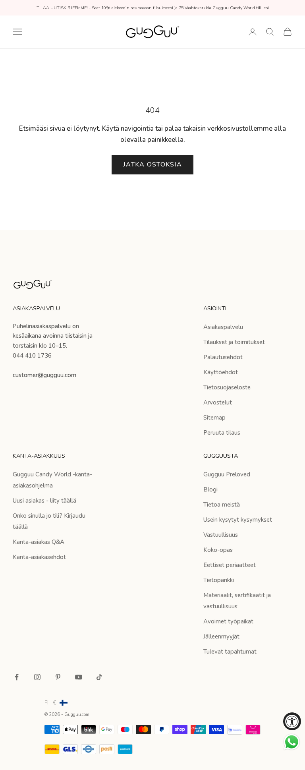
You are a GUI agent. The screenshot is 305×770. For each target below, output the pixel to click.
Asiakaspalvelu (223, 327)
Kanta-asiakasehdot (39, 557)
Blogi (210, 489)
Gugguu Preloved (226, 474)
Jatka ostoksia (152, 164)
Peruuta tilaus (221, 433)
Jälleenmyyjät (221, 636)
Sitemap (214, 418)
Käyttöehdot (220, 372)
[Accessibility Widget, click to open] (292, 721)
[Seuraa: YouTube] (79, 677)
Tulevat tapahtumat (230, 652)
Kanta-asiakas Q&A (38, 542)
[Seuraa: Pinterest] (58, 677)
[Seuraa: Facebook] (17, 677)
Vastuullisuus (220, 535)
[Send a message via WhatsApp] (291, 742)
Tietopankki (218, 580)
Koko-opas (218, 550)
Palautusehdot (223, 357)
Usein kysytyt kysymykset (237, 520)
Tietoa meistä (221, 505)
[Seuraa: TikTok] (99, 677)
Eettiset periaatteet (229, 565)
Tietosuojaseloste (227, 387)
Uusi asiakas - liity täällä (44, 501)
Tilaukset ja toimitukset (234, 342)
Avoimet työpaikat (228, 621)
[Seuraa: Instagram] (37, 677)
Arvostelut (217, 402)
